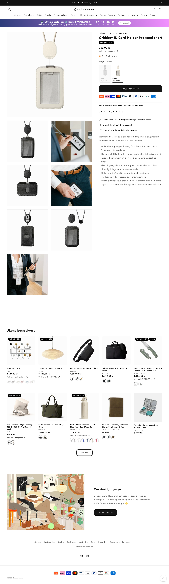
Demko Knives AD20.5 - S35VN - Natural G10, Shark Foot (148, 369)
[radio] (105, 74)
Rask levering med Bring (77, 542)
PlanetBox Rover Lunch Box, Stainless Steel (146, 426)
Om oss (37, 542)
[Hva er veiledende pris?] (117, 51)
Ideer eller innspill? (84, 546)
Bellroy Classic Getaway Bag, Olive (51, 426)
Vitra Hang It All (14, 368)
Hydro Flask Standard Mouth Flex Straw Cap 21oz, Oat (82, 426)
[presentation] (34, 382)
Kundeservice (49, 542)
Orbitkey (103, 33)
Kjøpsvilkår (102, 542)
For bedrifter (127, 542)
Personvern (115, 542)
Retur (93, 542)
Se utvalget (124, 23)
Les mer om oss (105, 512)
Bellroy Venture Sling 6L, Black (84, 368)
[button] (9, 9)
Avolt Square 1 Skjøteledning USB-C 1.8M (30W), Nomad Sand (19, 427)
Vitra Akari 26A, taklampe (50, 368)
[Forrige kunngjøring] (7, 2)
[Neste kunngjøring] (161, 2)
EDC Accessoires (118, 33)
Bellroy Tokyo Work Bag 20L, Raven (115, 369)
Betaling (61, 542)
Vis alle (84, 452)
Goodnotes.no (18, 578)
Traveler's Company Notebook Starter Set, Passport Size (115, 426)
